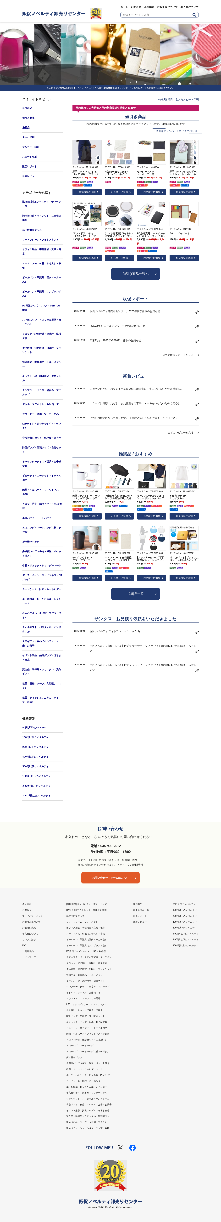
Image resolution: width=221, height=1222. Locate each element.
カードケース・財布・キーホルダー (41, 589)
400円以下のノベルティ (35, 756)
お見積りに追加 (87, 192)
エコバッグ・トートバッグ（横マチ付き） (41, 529)
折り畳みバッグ (30, 541)
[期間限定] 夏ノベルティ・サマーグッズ (41, 204)
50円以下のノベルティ (34, 727)
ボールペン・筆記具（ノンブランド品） (41, 293)
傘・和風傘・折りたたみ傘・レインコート (41, 601)
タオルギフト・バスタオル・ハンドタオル (41, 629)
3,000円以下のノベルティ (36, 785)
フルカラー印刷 (30, 147)
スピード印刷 (29, 156)
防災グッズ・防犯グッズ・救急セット (41, 449)
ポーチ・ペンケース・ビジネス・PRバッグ (42, 577)
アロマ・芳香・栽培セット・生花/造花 (42, 506)
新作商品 (27, 108)
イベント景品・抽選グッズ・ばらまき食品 (41, 657)
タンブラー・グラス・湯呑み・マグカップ (41, 392)
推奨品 (26, 127)
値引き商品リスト (142, 910)
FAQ (24, 945)
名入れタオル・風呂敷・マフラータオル (41, 615)
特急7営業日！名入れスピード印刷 (178, 99)
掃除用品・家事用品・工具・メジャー (41, 364)
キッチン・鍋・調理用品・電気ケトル (41, 378)
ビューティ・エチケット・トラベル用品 (41, 477)
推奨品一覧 (135, 594)
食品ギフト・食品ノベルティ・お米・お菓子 (40, 643)
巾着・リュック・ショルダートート (41, 565)
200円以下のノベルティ (35, 747)
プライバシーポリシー (33, 916)
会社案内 (149, 7)
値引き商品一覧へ (136, 274)
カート (124, 7)
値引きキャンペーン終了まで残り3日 (177, 131)
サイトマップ (29, 957)
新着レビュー (29, 176)
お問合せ (136, 7)
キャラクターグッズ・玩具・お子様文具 (41, 463)
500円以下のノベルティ (35, 766)
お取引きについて (167, 7)
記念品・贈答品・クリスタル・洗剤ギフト (41, 671)
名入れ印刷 (28, 137)
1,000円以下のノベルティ (36, 776)
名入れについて (190, 7)
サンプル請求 (29, 939)
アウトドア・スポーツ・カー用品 (40, 414)
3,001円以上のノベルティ (36, 795)
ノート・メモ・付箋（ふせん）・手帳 (41, 265)
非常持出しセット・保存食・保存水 (41, 437)
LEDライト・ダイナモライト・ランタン (41, 426)
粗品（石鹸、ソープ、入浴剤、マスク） (41, 685)
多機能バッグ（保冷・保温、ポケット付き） (41, 553)
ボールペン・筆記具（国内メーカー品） (41, 279)
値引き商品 (28, 117)
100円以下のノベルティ (35, 737)
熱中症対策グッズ (32, 229)
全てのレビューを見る (180, 432)
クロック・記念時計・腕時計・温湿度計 (41, 336)
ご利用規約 (28, 951)
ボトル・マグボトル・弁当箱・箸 (40, 404)
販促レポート (29, 166)
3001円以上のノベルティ (185, 945)
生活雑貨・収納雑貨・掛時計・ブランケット (41, 350)
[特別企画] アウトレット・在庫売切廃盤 (41, 218)
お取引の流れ (29, 927)
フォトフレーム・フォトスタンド (40, 239)
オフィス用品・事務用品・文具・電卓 (41, 251)
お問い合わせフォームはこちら (110, 877)
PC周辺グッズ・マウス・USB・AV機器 (41, 307)
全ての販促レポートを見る (177, 354)
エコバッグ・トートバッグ (36, 517)
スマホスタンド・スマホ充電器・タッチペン (41, 322)
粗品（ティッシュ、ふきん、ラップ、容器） (40, 699)
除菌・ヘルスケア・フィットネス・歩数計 (41, 492)
